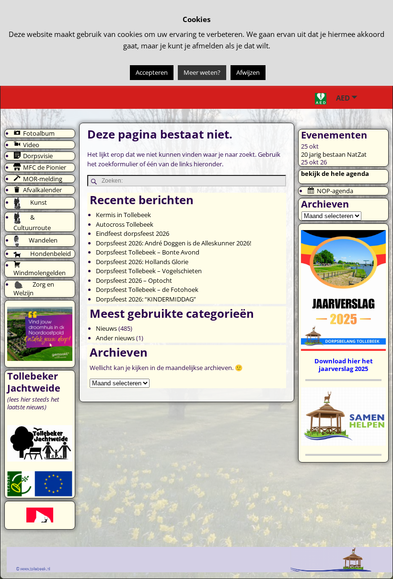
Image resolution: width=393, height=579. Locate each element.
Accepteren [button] (152, 72)
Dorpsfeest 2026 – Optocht (134, 280)
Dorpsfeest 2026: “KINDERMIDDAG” (146, 299)
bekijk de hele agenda (335, 173)
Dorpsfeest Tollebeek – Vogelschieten (149, 270)
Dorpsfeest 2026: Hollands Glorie (142, 261)
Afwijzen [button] (248, 72)
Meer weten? (202, 72)
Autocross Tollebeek (124, 224)
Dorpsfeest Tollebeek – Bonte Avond (147, 252)
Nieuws (106, 328)
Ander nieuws (115, 338)
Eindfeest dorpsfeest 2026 (132, 233)
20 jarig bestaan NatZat (334, 154)
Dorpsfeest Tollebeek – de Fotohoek (147, 289)
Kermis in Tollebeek (123, 214)
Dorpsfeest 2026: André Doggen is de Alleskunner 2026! (173, 243)
